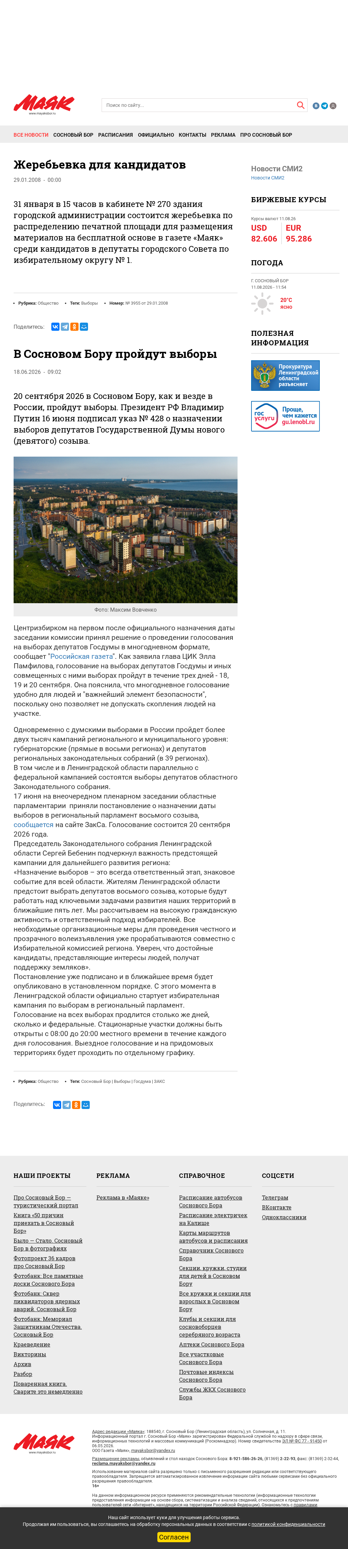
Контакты (192, 135)
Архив (22, 1364)
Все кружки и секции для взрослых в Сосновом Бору (215, 1301)
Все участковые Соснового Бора (201, 1358)
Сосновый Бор (73, 135)
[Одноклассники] (74, 327)
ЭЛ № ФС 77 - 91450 (302, 1440)
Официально (156, 135)
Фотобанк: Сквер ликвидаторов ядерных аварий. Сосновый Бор (47, 1301)
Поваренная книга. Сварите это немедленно (48, 1387)
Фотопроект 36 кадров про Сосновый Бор (44, 1262)
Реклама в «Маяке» (123, 1197)
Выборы (89, 303)
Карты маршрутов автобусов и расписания (213, 1236)
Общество (48, 303)
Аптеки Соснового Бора (211, 1344)
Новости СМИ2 (267, 177)
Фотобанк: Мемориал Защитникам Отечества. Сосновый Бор (48, 1326)
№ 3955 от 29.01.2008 (146, 303)
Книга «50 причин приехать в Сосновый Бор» (44, 1222)
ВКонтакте (277, 1207)
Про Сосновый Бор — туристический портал (46, 1201)
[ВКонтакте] (55, 327)
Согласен (174, 1537)
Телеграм (275, 1197)
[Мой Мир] (84, 327)
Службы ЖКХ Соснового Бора (212, 1393)
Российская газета (81, 656)
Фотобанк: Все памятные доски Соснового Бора (48, 1279)
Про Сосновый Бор (266, 135)
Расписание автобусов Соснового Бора (210, 1201)
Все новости (31, 135)
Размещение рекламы (115, 1458)
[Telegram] (65, 327)
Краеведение (32, 1344)
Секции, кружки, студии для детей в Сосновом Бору (213, 1275)
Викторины (30, 1354)
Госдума (142, 1081)
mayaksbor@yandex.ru (153, 1450)
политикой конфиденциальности (288, 1524)
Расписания (115, 135)
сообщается (34, 825)
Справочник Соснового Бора (211, 1254)
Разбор (23, 1373)
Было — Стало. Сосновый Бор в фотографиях (48, 1244)
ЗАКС (159, 1081)
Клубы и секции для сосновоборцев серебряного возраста (209, 1326)
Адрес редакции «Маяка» (118, 1431)
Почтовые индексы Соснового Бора (206, 1375)
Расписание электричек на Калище (213, 1218)
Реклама (223, 135)
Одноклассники (284, 1217)
